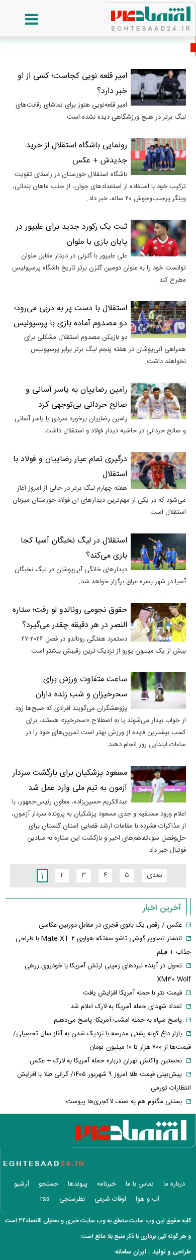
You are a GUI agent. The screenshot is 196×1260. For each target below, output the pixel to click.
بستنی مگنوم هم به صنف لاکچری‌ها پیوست (124, 1101)
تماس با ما (140, 1184)
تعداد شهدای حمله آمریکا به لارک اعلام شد (126, 1006)
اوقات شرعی (110, 1199)
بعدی (154, 875)
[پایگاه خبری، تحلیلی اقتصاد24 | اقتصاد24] (134, 15)
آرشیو (21, 1184)
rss (45, 1199)
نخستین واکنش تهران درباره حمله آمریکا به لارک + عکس (106, 1060)
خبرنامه (106, 1184)
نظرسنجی (72, 1199)
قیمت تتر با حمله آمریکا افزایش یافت (132, 993)
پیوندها (77, 1184)
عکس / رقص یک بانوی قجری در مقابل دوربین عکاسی (110, 925)
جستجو (48, 1184)
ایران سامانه (130, 1251)
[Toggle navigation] (21, 19)
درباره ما (174, 1184)
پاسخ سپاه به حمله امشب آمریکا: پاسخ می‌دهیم (118, 1020)
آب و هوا (147, 1199)
